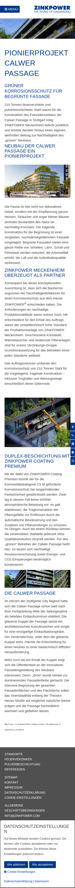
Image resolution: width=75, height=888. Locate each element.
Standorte (14, 754)
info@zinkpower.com (22, 815)
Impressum (13, 787)
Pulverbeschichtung (22, 764)
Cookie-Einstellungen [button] (21, 871)
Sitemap (11, 777)
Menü (13, 9)
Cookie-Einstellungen (23, 797)
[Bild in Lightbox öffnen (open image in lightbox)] (37, 183)
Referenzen (15, 769)
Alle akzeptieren (42, 864)
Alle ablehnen (16, 864)
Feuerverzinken (18, 759)
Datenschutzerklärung (25, 792)
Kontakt (11, 782)
